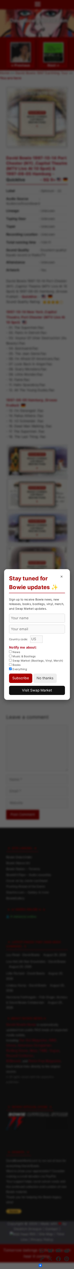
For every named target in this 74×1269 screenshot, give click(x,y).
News (16, 652)
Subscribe (20, 678)
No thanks (45, 678)
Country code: (19, 639)
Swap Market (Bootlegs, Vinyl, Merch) (37, 660)
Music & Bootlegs (24, 656)
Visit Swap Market (37, 690)
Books (16, 664)
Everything (19, 669)
